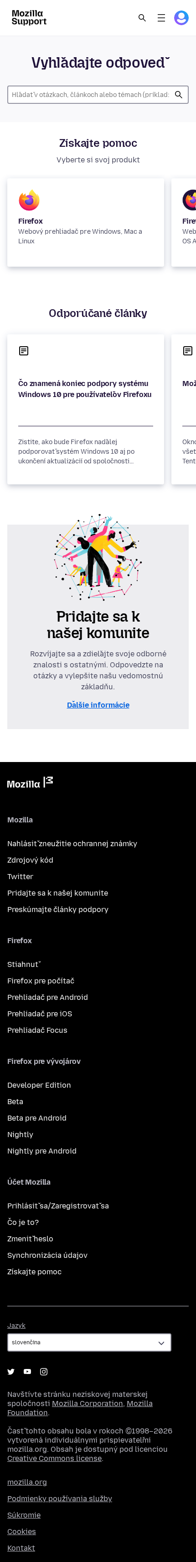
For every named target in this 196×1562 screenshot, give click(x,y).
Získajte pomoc (34, 1271)
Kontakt (21, 1548)
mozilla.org (27, 1482)
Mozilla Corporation (87, 1403)
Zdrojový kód (30, 860)
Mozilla (30, 784)
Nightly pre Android (42, 1151)
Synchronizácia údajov (47, 1255)
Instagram (43, 1371)
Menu (161, 18)
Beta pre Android (37, 1118)
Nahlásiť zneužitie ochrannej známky (72, 843)
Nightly (20, 1134)
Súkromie (24, 1515)
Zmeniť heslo (30, 1239)
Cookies (21, 1531)
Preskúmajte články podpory (57, 909)
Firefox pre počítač (40, 981)
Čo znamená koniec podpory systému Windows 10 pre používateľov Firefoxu (85, 389)
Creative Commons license (54, 1458)
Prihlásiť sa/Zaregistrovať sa (58, 1206)
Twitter (20, 876)
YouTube (27, 1371)
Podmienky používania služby (59, 1498)
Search (142, 18)
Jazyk (16, 1326)
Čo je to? (23, 1222)
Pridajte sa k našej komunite (57, 893)
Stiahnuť (22, 964)
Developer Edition (39, 1085)
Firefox (30, 221)
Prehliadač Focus (37, 1030)
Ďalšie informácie (98, 705)
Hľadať (178, 94)
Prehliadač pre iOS (39, 1013)
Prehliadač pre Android (47, 997)
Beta (15, 1101)
